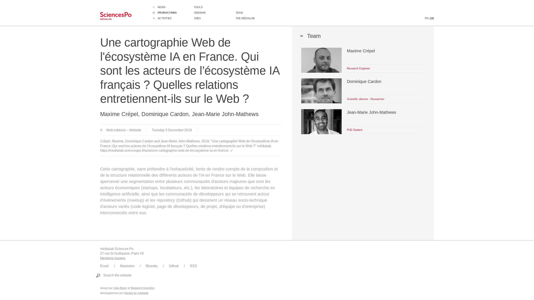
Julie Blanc (120, 288)
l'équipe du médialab (136, 293)
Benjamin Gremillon (142, 288)
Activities (164, 18)
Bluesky (152, 266)
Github (174, 266)
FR (426, 18)
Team (239, 12)
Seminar (200, 12)
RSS (193, 266)
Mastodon (127, 266)
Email (104, 266)
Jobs (197, 18)
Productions (167, 12)
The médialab (245, 18)
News (161, 7)
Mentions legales (112, 258)
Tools (198, 7)
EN (432, 18)
